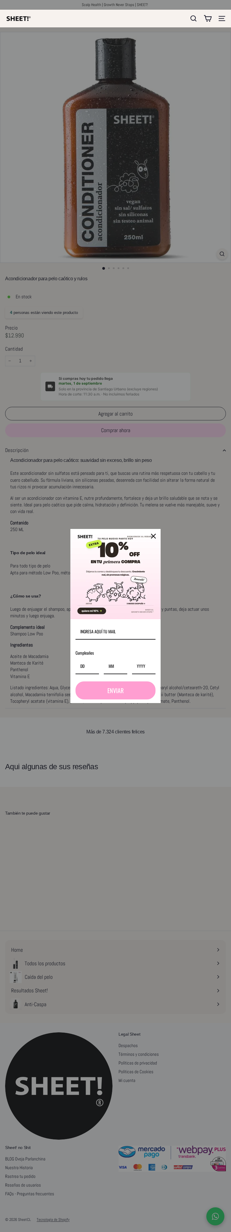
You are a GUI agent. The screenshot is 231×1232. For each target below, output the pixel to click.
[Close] (153, 536)
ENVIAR (115, 690)
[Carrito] (208, 18)
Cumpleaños (84, 653)
